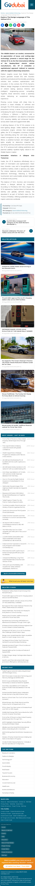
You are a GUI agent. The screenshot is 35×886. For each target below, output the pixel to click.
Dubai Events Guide (6, 815)
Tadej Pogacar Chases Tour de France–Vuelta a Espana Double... (13, 501)
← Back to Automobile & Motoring (13, 573)
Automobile (6, 763)
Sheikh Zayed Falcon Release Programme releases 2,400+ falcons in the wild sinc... (14, 454)
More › (30, 587)
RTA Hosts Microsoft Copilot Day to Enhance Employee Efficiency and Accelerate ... (13, 552)
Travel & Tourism (7, 773)
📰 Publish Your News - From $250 (17, 866)
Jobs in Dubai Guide (6, 820)
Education (5, 779)
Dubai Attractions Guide (17, 811)
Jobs (3, 836)
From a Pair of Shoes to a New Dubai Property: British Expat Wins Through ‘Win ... (14, 440)
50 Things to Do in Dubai (8, 818)
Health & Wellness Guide (19, 815)
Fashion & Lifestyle (8, 756)
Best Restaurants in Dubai (23, 818)
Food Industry (6, 766)
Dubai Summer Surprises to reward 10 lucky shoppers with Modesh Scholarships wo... (14, 545)
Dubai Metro (19, 804)
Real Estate (5, 769)
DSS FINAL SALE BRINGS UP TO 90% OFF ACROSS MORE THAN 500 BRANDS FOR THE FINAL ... (14, 474)
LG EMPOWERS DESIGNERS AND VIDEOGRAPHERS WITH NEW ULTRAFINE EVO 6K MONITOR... (13, 538)
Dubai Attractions (6, 806)
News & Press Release (7, 842)
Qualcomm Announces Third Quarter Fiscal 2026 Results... (14, 511)
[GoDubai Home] (14, 4)
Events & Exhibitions (8, 789)
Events (4, 833)
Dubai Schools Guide (17, 813)
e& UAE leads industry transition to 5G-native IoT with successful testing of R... (14, 468)
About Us (3, 801)
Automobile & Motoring (13, 13)
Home (3, 13)
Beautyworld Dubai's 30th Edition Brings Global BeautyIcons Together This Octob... (14, 495)
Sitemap (23, 806)
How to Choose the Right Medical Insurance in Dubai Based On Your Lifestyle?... (13, 481)
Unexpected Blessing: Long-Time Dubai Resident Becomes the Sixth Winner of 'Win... (14, 559)
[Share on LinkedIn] (14, 25)
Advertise (12, 804)
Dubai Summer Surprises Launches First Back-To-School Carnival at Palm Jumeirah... (14, 517)
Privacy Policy (5, 804)
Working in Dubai (6, 813)
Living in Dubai (5, 811)
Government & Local (8, 783)
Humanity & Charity (8, 793)
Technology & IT (7, 759)
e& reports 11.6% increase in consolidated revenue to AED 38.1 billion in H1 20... (13, 524)
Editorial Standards (12, 801)
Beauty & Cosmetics (8, 753)
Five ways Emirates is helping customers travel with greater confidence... (12, 447)
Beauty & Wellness (7, 830)
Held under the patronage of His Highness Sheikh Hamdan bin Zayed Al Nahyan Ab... (15, 488)
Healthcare (5, 786)
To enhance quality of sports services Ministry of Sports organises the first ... (14, 506)
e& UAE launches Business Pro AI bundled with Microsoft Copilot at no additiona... (14, 461)
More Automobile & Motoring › (21, 241)
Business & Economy (8, 776)
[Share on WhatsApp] (10, 25)
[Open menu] (32, 4)
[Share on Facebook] (2, 25)
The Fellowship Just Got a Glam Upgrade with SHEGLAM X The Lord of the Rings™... (14, 531)
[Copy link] (22, 25)
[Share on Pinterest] (18, 25)
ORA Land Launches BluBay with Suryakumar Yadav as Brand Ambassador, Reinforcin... (13, 566)
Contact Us (22, 801)
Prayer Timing (16, 806)
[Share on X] (6, 25)
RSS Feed (28, 801)
